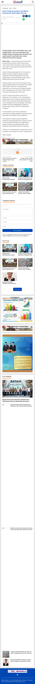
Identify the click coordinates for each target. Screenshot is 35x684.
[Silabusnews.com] (18, 2)
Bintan (6, 17)
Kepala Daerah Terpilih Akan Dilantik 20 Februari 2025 (26, 159)
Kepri (14, 17)
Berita (3, 17)
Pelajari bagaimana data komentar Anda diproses (15, 236)
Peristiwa (4, 18)
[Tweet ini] (26, 16)
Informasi (11, 17)
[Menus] (2, 2)
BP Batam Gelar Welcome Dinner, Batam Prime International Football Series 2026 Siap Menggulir (9, 192)
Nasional (18, 17)
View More (17, 289)
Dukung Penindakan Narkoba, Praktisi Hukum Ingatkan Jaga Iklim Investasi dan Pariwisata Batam (9, 282)
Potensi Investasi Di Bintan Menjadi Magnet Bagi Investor (9, 159)
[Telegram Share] (29, 16)
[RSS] (17, 152)
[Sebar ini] (23, 16)
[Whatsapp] (23, 19)
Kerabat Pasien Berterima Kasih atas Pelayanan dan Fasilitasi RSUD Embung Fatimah (25, 178)
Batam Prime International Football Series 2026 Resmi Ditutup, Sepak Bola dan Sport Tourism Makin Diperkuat (9, 178)
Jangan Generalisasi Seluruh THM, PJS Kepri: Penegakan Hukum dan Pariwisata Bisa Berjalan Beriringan (24, 192)
